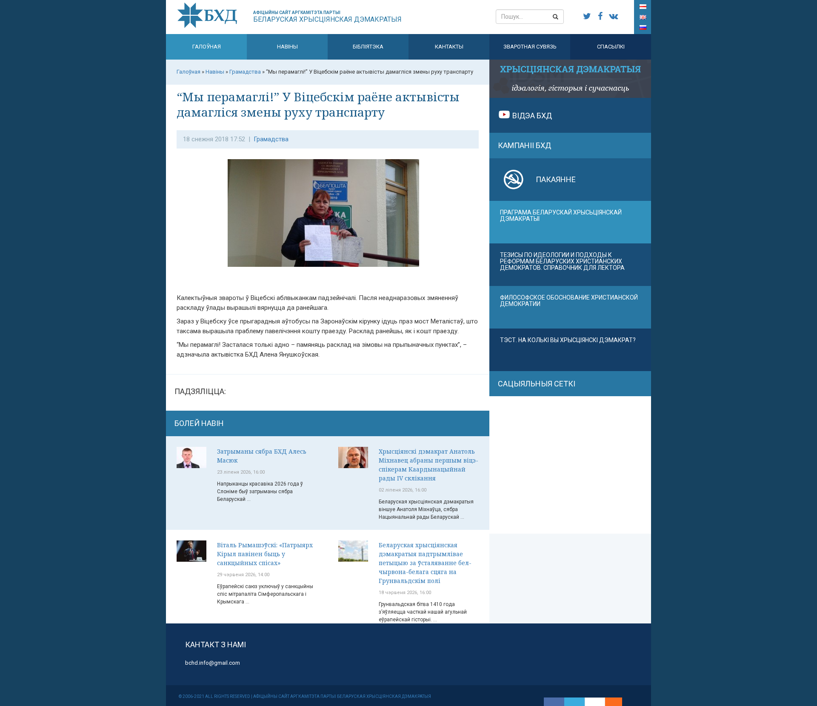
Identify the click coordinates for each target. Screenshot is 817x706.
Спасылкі (611, 46)
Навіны (287, 46)
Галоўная (206, 46)
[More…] (609, 701)
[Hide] (617, 701)
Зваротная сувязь (530, 46)
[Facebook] (554, 701)
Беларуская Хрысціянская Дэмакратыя (327, 16)
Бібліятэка (368, 46)
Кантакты (449, 46)
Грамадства (271, 139)
